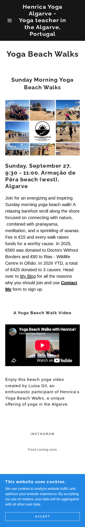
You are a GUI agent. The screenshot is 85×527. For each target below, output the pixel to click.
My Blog (28, 276)
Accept (42, 516)
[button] (6, 20)
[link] (42, 20)
